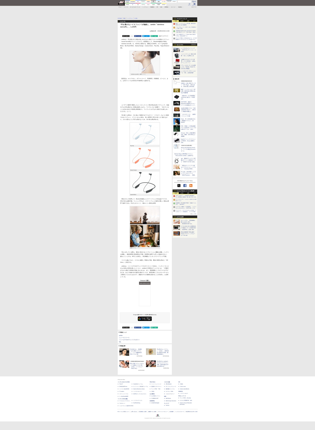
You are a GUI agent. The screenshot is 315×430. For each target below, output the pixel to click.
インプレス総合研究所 (124, 389)
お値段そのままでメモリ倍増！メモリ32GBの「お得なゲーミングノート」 (188, 61)
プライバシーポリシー (163, 411)
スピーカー (173, 7)
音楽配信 (180, 7)
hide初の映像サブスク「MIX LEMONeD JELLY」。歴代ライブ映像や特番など (188, 109)
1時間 (175, 21)
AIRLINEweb (168, 384)
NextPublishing (136, 402)
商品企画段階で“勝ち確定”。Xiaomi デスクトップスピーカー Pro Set (188, 233)
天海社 (181, 384)
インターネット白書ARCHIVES (126, 405)
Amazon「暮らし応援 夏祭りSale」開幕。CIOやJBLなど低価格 (188, 134)
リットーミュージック (156, 384)
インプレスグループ (179, 411)
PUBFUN (180, 391)
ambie (121, 335)
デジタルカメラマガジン (124, 400)
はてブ (147, 36)
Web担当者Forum (123, 386)
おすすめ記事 (180, 217)
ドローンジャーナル (123, 393)
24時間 (181, 21)
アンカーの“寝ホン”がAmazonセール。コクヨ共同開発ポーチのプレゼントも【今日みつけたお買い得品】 (186, 39)
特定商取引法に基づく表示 (192, 411)
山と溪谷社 (152, 393)
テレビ (120, 7)
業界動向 (166, 7)
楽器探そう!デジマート (156, 386)
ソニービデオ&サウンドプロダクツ (129, 339)
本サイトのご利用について (123, 411)
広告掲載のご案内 (143, 411)
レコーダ (126, 7)
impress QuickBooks (184, 389)
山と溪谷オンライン (155, 395)
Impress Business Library (139, 389)
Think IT (121, 384)
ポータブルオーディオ (135, 7)
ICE (179, 382)
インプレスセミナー (137, 391)
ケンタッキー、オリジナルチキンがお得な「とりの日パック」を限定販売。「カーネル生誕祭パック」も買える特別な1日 (186, 212)
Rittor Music (152, 382)
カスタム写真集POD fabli (186, 400)
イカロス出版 (167, 382)
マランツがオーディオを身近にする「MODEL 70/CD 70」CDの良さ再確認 (188, 67)
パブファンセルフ (184, 393)
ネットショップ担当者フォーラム (140, 386)
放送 (161, 7)
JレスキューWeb (169, 391)
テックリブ (166, 403)
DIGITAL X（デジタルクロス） (140, 393)
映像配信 (152, 7)
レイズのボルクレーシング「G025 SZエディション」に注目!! (188, 50)
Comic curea (183, 386)
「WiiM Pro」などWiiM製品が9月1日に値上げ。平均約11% (188, 97)
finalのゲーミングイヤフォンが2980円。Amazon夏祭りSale (188, 141)
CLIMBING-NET (154, 398)
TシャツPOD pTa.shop (185, 398)
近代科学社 (152, 400)
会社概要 (171, 411)
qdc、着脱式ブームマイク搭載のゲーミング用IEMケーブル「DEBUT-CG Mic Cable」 (188, 160)
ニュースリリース (124, 337)
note (155, 36)
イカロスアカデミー (170, 393)
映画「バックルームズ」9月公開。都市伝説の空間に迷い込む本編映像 (188, 91)
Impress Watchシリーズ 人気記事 (185, 191)
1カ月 (194, 21)
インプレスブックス (137, 400)
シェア (139, 36)
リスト (131, 36)
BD (157, 7)
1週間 (188, 21)
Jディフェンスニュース (171, 386)
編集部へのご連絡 (152, 411)
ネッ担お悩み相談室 (123, 396)
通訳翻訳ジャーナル (170, 389)
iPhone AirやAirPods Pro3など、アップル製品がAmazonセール (188, 149)
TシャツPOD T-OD (155, 389)
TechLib (167, 405)
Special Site (180, 44)
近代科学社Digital (155, 402)
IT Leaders (121, 391)
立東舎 (152, 391)
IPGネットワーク (182, 395)
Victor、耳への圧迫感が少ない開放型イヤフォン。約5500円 (188, 120)
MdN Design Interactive (171, 400)
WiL (120, 342)
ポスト (127, 36)
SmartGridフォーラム (138, 384)
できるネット (122, 403)
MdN (165, 396)
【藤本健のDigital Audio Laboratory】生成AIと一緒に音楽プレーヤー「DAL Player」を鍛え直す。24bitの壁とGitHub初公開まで (186, 32)
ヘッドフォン (145, 7)
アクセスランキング (182, 18)
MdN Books (168, 398)
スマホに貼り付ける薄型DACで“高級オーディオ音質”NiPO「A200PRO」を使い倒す (188, 228)
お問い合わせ (134, 411)
